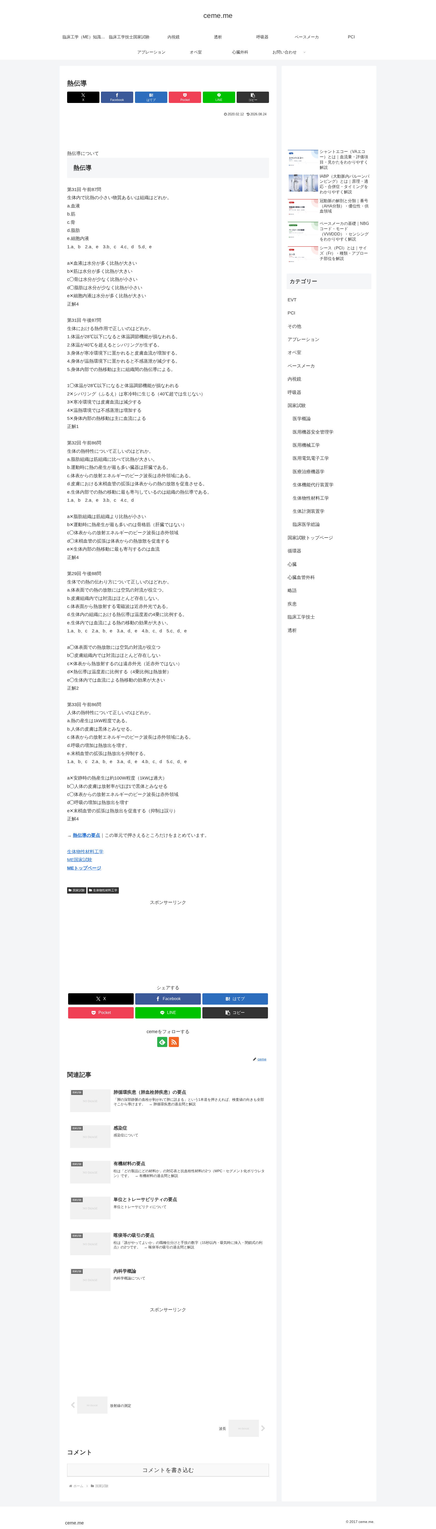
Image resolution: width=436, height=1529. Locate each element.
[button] (253, 97)
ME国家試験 (79, 859)
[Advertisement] (168, 131)
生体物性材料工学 (85, 851)
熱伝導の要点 (86, 835)
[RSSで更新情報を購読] (174, 1042)
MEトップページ (84, 868)
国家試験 (79, 890)
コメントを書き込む (168, 1470)
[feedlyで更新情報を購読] (162, 1042)
